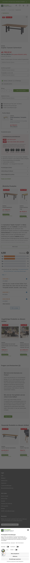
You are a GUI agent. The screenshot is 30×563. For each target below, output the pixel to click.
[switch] (3, 555)
